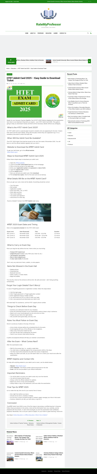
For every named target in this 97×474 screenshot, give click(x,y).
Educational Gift (72, 138)
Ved (9, 83)
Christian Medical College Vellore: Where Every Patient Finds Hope (67, 1)
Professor (41, 33)
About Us (32, 33)
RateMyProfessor (48, 24)
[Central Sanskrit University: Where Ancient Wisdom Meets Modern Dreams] (36, 62)
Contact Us (63, 33)
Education (48, 33)
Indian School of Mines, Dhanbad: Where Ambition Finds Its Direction (53, 437)
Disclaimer (50, 471)
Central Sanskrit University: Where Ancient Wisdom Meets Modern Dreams (59, 60)
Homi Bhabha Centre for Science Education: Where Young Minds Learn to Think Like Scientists (78, 103)
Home (26, 33)
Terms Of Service (66, 471)
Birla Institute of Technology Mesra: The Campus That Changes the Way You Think (23, 437)
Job (69, 141)
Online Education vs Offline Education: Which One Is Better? (30, 415)
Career (56, 33)
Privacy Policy (57, 471)
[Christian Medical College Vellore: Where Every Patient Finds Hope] (82, 62)
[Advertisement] (48, 46)
